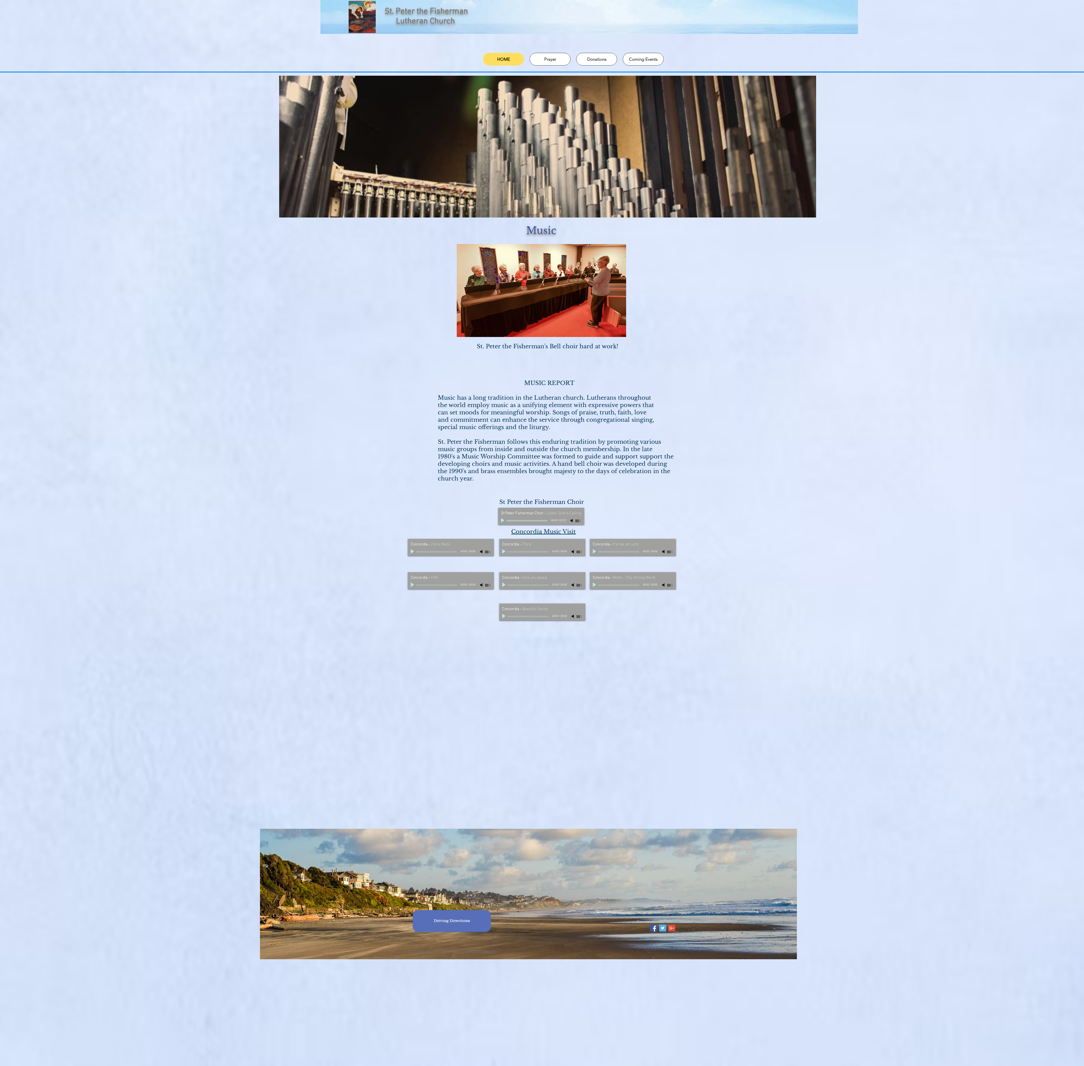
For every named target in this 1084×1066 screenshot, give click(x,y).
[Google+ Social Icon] (671, 928)
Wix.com (490, 951)
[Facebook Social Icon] (653, 928)
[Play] (503, 520)
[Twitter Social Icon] (662, 928)
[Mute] (572, 520)
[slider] (578, 520)
